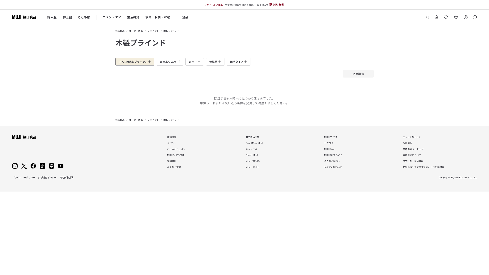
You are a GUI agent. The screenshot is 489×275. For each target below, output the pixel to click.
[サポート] (475, 17)
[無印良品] (24, 137)
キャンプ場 (251, 149)
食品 (185, 17)
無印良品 (120, 30)
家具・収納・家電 (157, 17)
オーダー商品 (136, 30)
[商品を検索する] (427, 17)
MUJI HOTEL (252, 166)
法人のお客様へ (332, 161)
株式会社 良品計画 (413, 161)
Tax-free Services (333, 166)
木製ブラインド (172, 30)
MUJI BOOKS (253, 161)
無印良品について (412, 155)
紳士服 (67, 17)
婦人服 (52, 17)
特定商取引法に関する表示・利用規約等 (423, 166)
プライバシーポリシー (23, 177)
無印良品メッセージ (413, 149)
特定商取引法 (66, 177)
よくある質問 (174, 166)
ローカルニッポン (176, 149)
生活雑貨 (133, 17)
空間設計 (171, 161)
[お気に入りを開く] (446, 17)
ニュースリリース (412, 137)
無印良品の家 (252, 137)
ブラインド (153, 30)
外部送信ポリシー (47, 177)
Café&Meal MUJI (254, 143)
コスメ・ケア (112, 17)
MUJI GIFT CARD (333, 155)
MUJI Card (329, 149)
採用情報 (407, 143)
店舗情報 (171, 137)
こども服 (84, 17)
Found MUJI (252, 155)
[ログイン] (436, 17)
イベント (171, 143)
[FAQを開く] (466, 17)
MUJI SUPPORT (175, 155)
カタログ (328, 143)
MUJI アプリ (330, 137)
